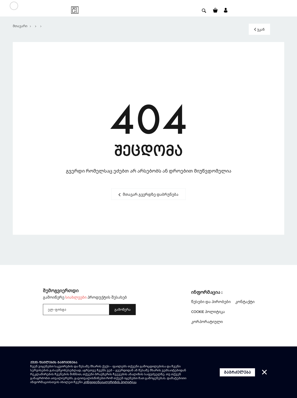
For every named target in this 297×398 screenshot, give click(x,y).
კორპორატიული (207, 321)
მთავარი (20, 26)
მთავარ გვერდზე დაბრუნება (150, 194)
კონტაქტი (245, 301)
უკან (261, 29)
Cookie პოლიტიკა (208, 311)
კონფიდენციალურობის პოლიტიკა (109, 382)
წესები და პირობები (211, 301)
